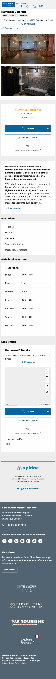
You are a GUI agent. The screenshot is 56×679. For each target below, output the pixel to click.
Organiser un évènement (14, 660)
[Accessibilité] (21, 6)
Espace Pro (29, 657)
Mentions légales (10, 655)
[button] (34, 6)
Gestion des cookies (11, 657)
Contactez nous (28, 655)
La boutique (34, 660)
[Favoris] (28, 6)
